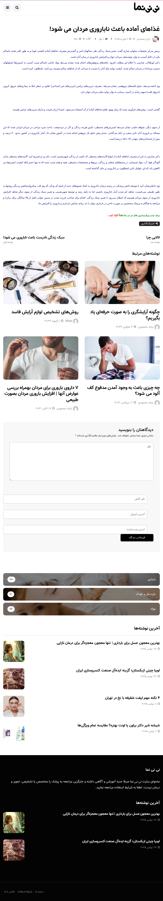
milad (68, 321)
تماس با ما (9, 892)
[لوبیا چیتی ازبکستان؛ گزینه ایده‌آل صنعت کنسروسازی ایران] (13, 678)
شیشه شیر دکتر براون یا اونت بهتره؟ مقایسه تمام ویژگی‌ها (119, 725)
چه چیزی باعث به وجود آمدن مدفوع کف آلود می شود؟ (123, 391)
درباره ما (39, 892)
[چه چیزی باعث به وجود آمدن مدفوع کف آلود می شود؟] (122, 357)
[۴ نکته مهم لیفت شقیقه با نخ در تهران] (13, 706)
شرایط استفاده (123, 787)
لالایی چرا (153, 240)
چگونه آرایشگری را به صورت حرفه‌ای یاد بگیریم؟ (125, 315)
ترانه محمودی (145, 327)
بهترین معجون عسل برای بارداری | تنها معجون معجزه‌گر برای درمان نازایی (108, 643)
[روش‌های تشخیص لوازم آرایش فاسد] (40, 282)
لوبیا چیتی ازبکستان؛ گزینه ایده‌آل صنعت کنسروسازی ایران (118, 670)
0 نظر (101, 39)
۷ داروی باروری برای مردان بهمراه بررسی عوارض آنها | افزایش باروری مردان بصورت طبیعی (41, 394)
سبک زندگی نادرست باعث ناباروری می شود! (34, 240)
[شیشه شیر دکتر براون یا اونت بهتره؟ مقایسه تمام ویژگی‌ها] (13, 733)
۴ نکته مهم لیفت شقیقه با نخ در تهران (132, 698)
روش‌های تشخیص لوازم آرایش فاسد (44, 312)
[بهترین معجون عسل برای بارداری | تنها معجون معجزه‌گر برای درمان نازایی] (13, 651)
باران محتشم (143, 39)
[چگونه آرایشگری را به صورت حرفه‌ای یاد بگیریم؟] (122, 282)
